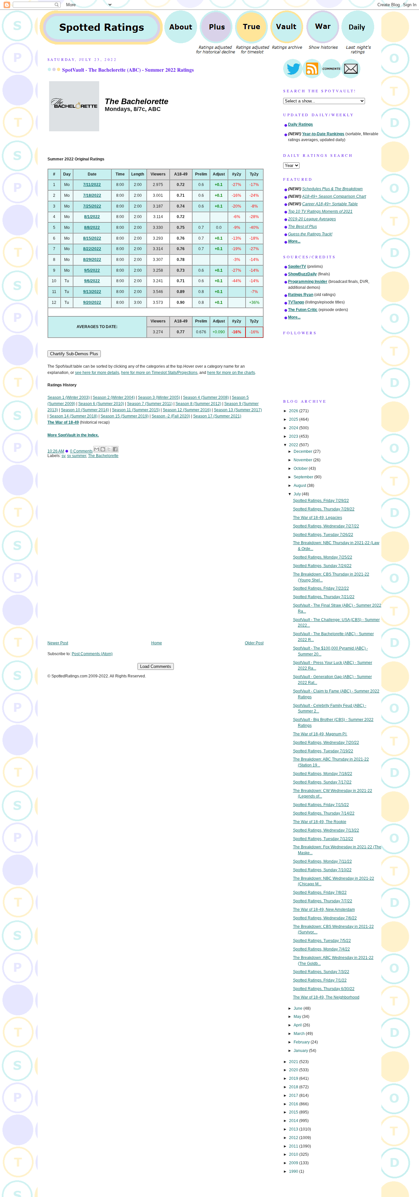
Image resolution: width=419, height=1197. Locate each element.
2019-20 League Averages (312, 219)
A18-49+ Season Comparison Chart (334, 196)
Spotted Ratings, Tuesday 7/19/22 (323, 751)
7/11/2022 (92, 184)
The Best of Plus (302, 226)
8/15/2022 (92, 238)
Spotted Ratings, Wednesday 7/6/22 (325, 918)
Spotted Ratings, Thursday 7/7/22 (322, 901)
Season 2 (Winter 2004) (114, 397)
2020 (294, 1070)
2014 (294, 1120)
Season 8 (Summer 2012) (198, 403)
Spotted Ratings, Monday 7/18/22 (322, 773)
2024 (294, 428)
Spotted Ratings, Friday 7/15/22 (321, 804)
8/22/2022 (92, 249)
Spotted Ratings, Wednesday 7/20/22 (326, 742)
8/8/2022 (92, 227)
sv (63, 455)
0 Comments (81, 451)
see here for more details (97, 372)
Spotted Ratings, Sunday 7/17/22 (322, 782)
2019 (294, 1078)
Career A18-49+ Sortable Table (330, 204)
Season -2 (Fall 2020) (171, 416)
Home (156, 643)
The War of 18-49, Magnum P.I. (320, 734)
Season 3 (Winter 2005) (159, 397)
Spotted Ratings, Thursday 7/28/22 (324, 509)
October (301, 468)
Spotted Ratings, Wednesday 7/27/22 (326, 526)
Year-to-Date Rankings (323, 134)
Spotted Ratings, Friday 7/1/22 (320, 980)
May (298, 1016)
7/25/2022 (92, 206)
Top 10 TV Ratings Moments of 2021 (320, 211)
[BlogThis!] (103, 449)
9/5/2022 (92, 270)
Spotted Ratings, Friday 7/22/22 (321, 588)
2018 (294, 1087)
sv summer (76, 455)
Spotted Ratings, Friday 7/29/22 (321, 500)
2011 (294, 1146)
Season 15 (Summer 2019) (124, 416)
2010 (294, 1154)
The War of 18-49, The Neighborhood (326, 997)
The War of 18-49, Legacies (317, 517)
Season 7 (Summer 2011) (150, 403)
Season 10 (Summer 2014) (85, 410)
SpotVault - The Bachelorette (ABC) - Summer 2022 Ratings (128, 69)
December (303, 451)
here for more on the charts (231, 372)
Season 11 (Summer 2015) (136, 410)
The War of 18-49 (63, 422)
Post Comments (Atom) (92, 654)
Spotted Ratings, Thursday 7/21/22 (324, 597)
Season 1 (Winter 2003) (68, 397)
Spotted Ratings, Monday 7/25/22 (322, 557)
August (300, 485)
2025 (294, 419)
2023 (294, 436)
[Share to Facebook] (115, 449)
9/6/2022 (92, 281)
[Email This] (96, 449)
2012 (294, 1137)
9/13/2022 (92, 291)
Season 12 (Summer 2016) (187, 410)
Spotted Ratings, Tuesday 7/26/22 (323, 534)
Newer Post (57, 643)
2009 (294, 1163)
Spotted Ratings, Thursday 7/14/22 (324, 813)
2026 (294, 411)
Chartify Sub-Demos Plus (74, 353)
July (298, 494)
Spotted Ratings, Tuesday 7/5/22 (322, 940)
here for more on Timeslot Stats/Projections (159, 372)
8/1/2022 (92, 216)
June (298, 1008)
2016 (294, 1104)
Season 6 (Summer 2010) (101, 403)
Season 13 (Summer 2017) (238, 410)
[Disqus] (155, 554)
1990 (294, 1171)
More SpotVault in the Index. (73, 435)
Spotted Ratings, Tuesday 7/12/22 (323, 839)
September (304, 477)
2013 (294, 1129)
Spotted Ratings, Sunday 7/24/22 (322, 565)
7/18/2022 (92, 195)
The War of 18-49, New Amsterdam (324, 909)
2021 (294, 1061)
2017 (294, 1095)
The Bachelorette (103, 455)
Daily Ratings (300, 124)
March (300, 1033)
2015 (294, 1112)
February (302, 1042)
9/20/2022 (92, 302)
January (301, 1050)
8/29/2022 (92, 259)
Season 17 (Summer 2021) (217, 416)
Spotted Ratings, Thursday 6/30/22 (324, 988)
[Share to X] (109, 449)
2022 (294, 445)
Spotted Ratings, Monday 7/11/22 (322, 861)
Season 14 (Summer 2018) (73, 416)
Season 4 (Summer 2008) (206, 397)
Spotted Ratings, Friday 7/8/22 (320, 892)
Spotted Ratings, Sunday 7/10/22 (322, 870)
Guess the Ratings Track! (310, 234)
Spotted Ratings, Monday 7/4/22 (321, 949)
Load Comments (155, 666)
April (298, 1025)
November (303, 460)
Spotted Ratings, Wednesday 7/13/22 (326, 830)
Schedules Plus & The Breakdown (332, 189)
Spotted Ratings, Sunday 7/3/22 (321, 971)
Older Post (254, 643)
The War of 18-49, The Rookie (319, 821)
